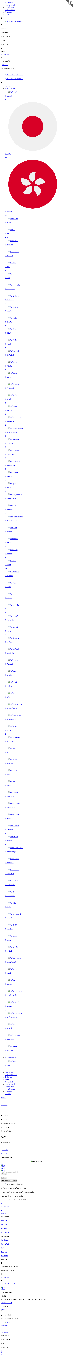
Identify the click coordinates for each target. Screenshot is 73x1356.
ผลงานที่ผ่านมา (6, 1228)
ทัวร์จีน (3, 1248)
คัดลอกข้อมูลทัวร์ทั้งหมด (10, 1180)
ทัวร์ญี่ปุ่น (4, 1252)
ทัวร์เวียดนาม (5, 1240)
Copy (4, 1174)
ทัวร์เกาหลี (4, 1256)
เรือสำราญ (4, 1105)
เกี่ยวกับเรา (4, 1224)
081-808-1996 (5, 54)
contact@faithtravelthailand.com (10, 1284)
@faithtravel (4, 65)
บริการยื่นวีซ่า (5, 1232)
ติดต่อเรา (4, 1220)
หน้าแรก (3, 1098)
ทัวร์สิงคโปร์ (5, 1244)
